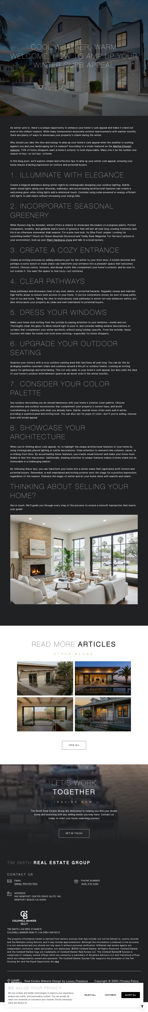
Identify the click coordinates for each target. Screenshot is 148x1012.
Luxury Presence (77, 981)
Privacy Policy (129, 981)
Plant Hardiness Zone (59, 240)
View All (74, 745)
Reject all (90, 995)
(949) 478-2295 (89, 884)
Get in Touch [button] (74, 833)
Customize (110, 995)
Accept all (130, 995)
